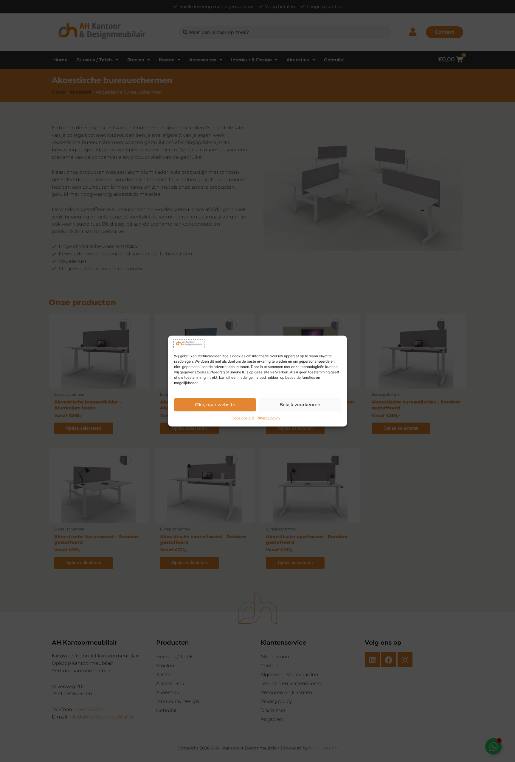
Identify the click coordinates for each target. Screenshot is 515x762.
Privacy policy (268, 418)
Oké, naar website (215, 404)
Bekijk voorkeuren (300, 404)
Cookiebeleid (243, 418)
